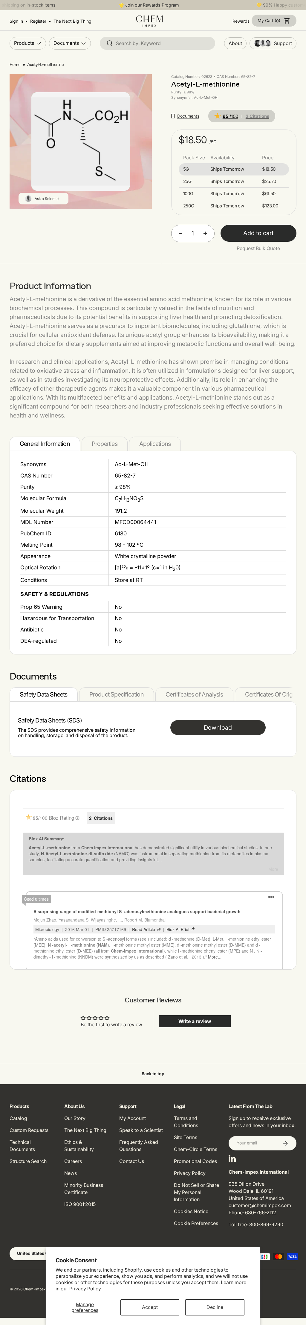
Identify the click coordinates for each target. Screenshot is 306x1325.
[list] (80, 141)
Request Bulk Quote (258, 248)
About (235, 43)
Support (283, 43)
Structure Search (28, 1161)
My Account (132, 1118)
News (70, 1173)
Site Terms (185, 1137)
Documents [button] (188, 115)
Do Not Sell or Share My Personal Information (196, 1192)
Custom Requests (29, 1130)
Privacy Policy (85, 1289)
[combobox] (157, 43)
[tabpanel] (153, 552)
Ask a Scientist (47, 198)
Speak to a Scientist (141, 1130)
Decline (214, 1307)
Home (15, 64)
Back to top (153, 1073)
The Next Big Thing (85, 1130)
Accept (150, 1307)
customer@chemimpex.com (260, 1205)
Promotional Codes (195, 1161)
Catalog (18, 1118)
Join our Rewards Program (152, 4)
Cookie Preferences (196, 1223)
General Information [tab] (45, 443)
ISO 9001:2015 (80, 1204)
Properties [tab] (104, 443)
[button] (274, 21)
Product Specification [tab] (116, 694)
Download (218, 727)
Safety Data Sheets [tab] (44, 694)
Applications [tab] (155, 443)
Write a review (194, 1021)
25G (187, 181)
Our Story (74, 1118)
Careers (73, 1161)
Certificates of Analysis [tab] (194, 694)
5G (186, 169)
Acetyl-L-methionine (45, 64)
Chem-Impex (34, 1289)
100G (188, 193)
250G (188, 206)
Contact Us (131, 1161)
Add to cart (258, 233)
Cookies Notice (191, 1211)
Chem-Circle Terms (195, 1149)
